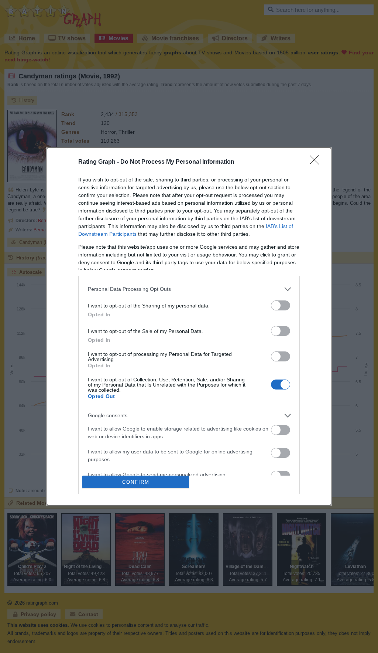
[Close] (317, 162)
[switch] (280, 305)
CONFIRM (136, 482)
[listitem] (189, 289)
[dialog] (189, 326)
